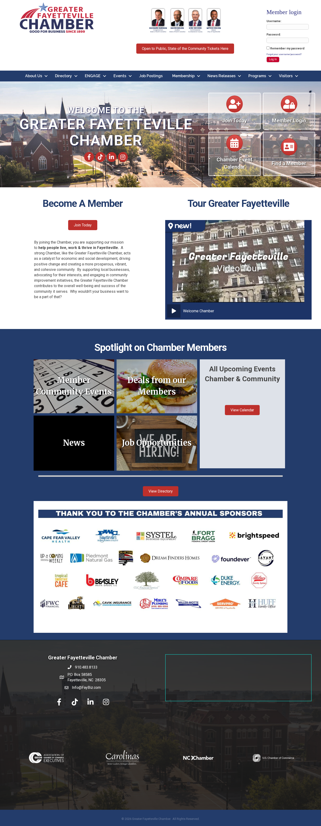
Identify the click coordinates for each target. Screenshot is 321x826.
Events (120, 76)
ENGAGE (93, 76)
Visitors (286, 76)
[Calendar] (234, 106)
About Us (33, 76)
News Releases (221, 76)
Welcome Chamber (198, 311)
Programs (257, 76)
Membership (183, 76)
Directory (63, 76)
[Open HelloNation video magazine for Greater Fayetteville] (185, 226)
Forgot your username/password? (283, 54)
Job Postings (151, 76)
